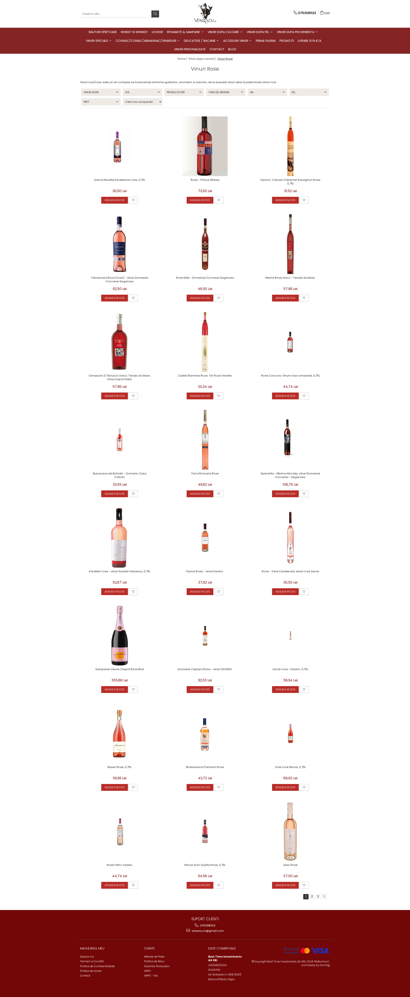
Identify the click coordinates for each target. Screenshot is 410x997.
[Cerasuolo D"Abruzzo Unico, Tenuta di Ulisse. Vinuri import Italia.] (120, 342)
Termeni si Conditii (92, 961)
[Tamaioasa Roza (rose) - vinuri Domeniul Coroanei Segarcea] (120, 244)
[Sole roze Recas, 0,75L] (290, 733)
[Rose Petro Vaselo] (120, 831)
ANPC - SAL (151, 975)
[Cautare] (155, 13)
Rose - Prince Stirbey (205, 180)
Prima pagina (266, 41)
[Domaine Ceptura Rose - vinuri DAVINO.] (205, 635)
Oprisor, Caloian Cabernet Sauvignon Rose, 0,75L (290, 181)
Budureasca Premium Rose (205, 767)
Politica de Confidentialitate (97, 966)
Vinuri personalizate (190, 49)
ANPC (147, 971)
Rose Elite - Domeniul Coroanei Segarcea (205, 278)
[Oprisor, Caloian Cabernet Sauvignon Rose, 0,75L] (290, 146)
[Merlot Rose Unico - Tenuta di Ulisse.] (290, 244)
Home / (182, 59)
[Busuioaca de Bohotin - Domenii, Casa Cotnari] (120, 440)
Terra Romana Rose (205, 473)
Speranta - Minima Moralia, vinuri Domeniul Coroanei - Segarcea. (290, 475)
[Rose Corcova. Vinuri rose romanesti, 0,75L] (290, 342)
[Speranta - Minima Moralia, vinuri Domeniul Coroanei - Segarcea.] (290, 440)
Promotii (287, 41)
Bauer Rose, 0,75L (120, 767)
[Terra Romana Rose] (205, 440)
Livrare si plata (309, 41)
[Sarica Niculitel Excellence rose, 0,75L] (120, 146)
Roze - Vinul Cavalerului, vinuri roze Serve (290, 571)
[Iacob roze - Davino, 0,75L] (290, 635)
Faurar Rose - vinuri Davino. (205, 571)
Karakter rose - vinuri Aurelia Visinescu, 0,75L (119, 571)
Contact (216, 49)
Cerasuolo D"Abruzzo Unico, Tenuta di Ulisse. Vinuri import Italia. (120, 377)
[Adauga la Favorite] (133, 200)
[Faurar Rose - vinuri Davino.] (205, 538)
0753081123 (207, 925)
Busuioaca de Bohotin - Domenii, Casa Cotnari (119, 475)
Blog (232, 49)
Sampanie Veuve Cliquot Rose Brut (119, 669)
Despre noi (87, 956)
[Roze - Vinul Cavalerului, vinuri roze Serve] (290, 538)
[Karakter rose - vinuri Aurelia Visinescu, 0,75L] (120, 538)
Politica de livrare (90, 971)
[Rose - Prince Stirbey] (205, 146)
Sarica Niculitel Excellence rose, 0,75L (119, 180)
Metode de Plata (154, 956)
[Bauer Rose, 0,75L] (120, 733)
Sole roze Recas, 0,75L (290, 767)
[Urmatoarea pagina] (324, 896)
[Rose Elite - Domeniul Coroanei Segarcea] (205, 244)
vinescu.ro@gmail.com (207, 931)
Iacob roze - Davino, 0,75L (290, 669)
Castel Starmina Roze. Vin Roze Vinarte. (205, 376)
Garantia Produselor (157, 966)
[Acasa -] (205, 14)
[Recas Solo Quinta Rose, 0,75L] (205, 831)
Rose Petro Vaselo (119, 865)
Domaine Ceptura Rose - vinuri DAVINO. (205, 669)
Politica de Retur (154, 961)
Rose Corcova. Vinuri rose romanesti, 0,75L (290, 376)
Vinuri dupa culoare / (202, 59)
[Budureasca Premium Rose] (205, 733)
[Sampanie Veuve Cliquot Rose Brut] (120, 635)
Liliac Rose (290, 865)
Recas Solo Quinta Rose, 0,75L (205, 865)
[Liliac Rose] (290, 831)
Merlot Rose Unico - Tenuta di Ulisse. (290, 278)
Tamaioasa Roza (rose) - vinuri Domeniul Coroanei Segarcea (119, 279)
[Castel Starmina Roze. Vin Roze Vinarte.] (205, 342)
